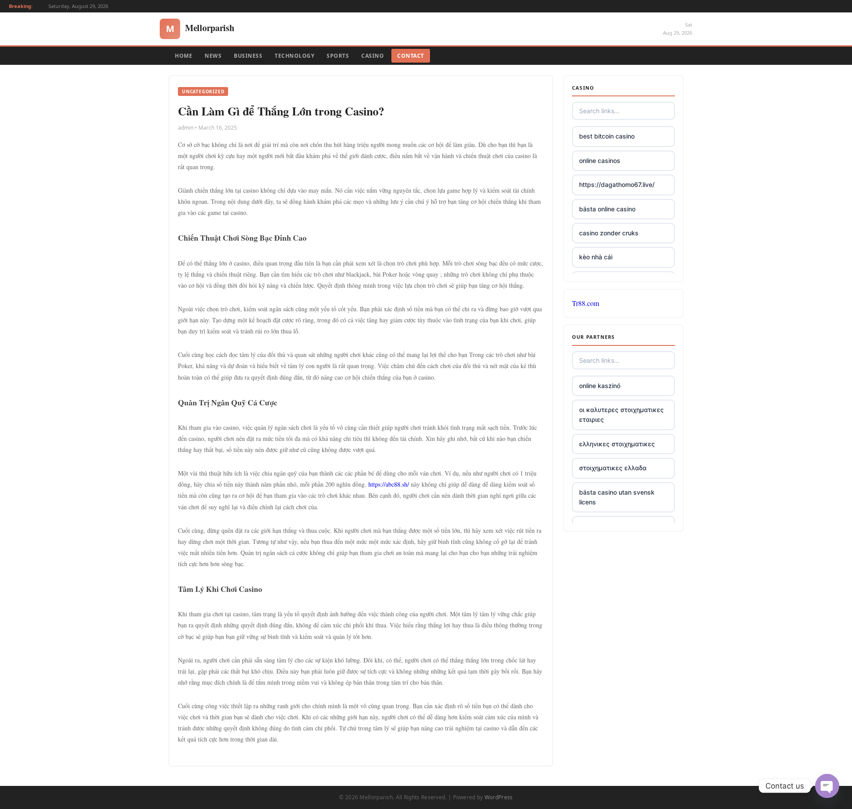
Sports (338, 55)
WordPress (499, 797)
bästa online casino (607, 209)
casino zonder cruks (609, 233)
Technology (294, 55)
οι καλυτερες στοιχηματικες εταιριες (621, 414)
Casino (372, 55)
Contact (410, 55)
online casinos (599, 160)
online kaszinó (599, 385)
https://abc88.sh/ (388, 484)
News (213, 55)
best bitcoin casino (607, 136)
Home (183, 55)
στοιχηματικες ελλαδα (613, 468)
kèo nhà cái (595, 257)
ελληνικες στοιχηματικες (617, 444)
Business (248, 55)
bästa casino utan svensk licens (617, 497)
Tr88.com (585, 303)
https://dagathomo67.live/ (617, 184)
